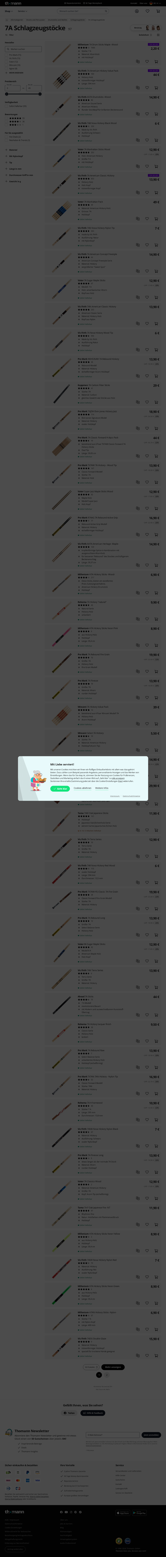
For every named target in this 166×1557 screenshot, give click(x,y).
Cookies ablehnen (82, 788)
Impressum (115, 796)
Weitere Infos (101, 788)
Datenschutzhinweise (131, 796)
